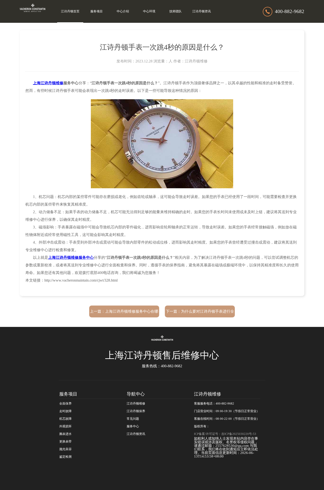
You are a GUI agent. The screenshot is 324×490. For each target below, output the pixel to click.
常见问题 (133, 418)
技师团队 (175, 11)
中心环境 (149, 11)
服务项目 (96, 11)
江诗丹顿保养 (136, 411)
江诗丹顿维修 (136, 403)
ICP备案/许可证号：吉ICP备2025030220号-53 (225, 434)
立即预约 (162, 253)
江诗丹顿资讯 (201, 11)
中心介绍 (123, 11)
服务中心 (133, 426)
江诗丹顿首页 (70, 11)
